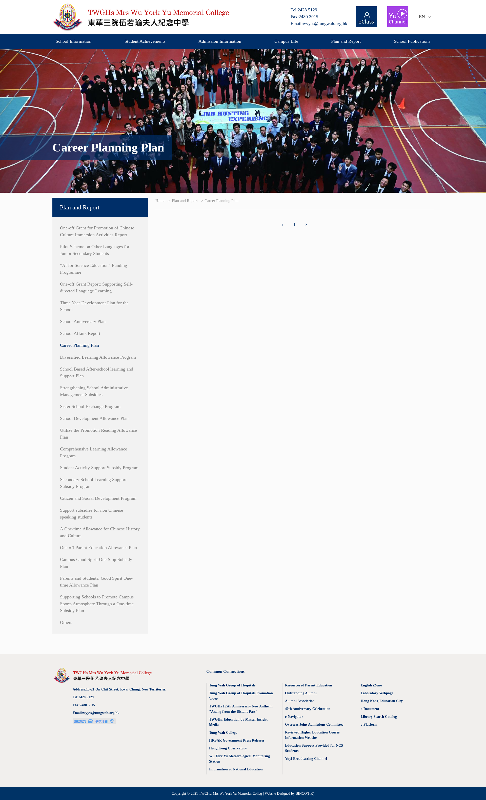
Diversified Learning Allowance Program (98, 357)
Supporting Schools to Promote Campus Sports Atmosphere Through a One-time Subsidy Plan (97, 603)
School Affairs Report (80, 333)
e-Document (370, 709)
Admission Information (219, 41)
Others (66, 622)
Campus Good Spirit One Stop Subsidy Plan (96, 563)
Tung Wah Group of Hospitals (232, 685)
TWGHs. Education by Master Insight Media (238, 722)
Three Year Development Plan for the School (94, 306)
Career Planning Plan (79, 345)
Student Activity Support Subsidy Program (99, 467)
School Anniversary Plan (83, 321)
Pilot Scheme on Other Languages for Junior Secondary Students (94, 250)
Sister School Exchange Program (90, 406)
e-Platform (369, 724)
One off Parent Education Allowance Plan (98, 547)
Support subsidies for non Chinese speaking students (91, 514)
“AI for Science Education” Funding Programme (93, 269)
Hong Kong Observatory (228, 748)
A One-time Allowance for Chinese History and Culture (100, 532)
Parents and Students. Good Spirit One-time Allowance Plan (96, 582)
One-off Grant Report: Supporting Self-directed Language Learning (96, 287)
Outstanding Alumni (301, 693)
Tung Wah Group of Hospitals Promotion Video (241, 695)
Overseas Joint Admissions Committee (314, 724)
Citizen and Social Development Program (98, 498)
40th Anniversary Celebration (307, 709)
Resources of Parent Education (308, 685)
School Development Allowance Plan (94, 418)
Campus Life (286, 41)
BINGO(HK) (305, 793)
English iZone (371, 685)
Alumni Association (300, 701)
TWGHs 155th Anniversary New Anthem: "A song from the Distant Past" (241, 708)
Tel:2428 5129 (304, 9)
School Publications (412, 41)
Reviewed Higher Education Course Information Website (312, 735)
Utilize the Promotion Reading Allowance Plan (98, 434)
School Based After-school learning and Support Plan (96, 372)
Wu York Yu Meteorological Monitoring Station (239, 758)
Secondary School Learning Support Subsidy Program (93, 483)
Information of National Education (236, 769)
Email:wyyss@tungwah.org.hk (319, 23)
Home (160, 201)
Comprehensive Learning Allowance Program (93, 452)
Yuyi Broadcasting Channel (306, 759)
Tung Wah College (223, 732)
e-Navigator (294, 717)
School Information (73, 41)
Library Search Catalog (379, 717)
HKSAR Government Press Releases (236, 740)
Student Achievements (145, 41)
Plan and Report (346, 41)
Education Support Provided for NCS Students (314, 748)
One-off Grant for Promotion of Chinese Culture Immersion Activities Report (97, 231)
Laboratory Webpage (377, 693)
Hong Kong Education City (382, 701)
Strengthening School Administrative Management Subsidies (94, 391)
